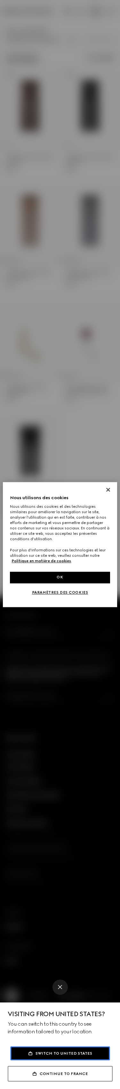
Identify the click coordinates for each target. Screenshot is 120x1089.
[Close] (60, 987)
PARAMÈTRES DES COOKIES (60, 592)
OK (60, 577)
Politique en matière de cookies (41, 561)
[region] (60, 544)
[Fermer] (108, 490)
